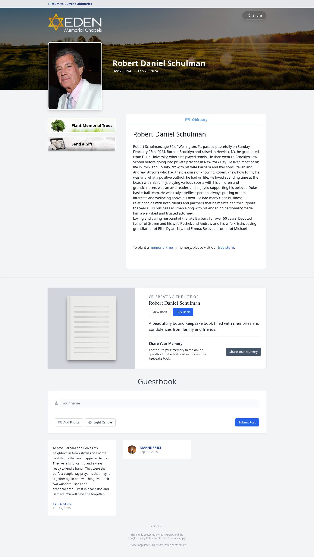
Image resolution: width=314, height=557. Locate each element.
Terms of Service (169, 538)
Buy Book (183, 312)
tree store (226, 247)
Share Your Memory (243, 352)
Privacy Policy (145, 538)
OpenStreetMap (161, 545)
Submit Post (247, 422)
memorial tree (161, 247)
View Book (160, 312)
